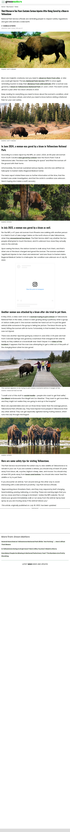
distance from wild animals (39, 84)
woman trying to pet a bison (42, 317)
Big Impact (10, 7)
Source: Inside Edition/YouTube (11, 390)
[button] (3, 2)
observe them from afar (49, 78)
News (16, 7)
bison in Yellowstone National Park (25, 87)
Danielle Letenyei (9, 26)
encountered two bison (20, 238)
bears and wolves (33, 474)
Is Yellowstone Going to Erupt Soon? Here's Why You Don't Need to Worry (29, 549)
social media (29, 395)
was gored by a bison (27, 157)
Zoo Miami (5, 398)
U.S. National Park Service (34, 81)
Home (3, 7)
